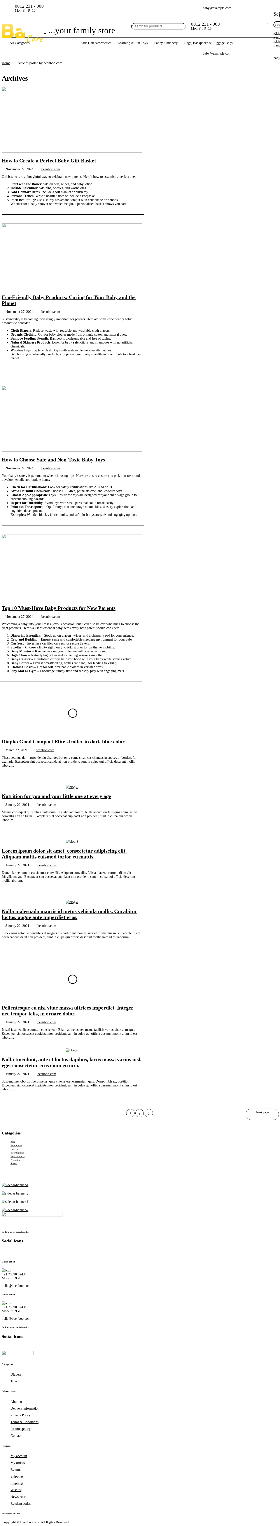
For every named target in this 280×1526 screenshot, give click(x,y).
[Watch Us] (20, 1251)
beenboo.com (50, 169)
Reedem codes (20, 1503)
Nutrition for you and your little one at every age (56, 796)
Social (13, 1163)
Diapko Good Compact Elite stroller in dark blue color (63, 741)
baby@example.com (217, 8)
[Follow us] (37, 1251)
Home (6, 63)
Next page (262, 1112)
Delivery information (24, 1408)
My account (18, 1456)
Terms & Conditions (24, 1422)
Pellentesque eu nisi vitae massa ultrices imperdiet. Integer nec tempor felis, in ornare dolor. (67, 1011)
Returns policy (20, 1429)
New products (17, 1156)
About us (16, 1401)
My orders (17, 1463)
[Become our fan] (29, 1251)
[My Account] (256, 26)
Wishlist (15, 1490)
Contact (15, 1435)
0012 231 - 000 (29, 6)
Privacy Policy (20, 1415)
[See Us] (12, 1251)
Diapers (15, 1374)
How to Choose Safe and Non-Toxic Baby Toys (53, 460)
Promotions (16, 1160)
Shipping (16, 1476)
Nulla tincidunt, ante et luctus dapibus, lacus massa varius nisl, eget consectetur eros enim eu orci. (72, 1062)
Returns (15, 1469)
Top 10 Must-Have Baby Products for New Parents (59, 608)
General (14, 1149)
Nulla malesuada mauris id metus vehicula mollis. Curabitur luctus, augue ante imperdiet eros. (69, 914)
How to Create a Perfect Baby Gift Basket (49, 161)
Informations (17, 1152)
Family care (16, 1145)
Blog (12, 1141)
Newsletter (17, 1497)
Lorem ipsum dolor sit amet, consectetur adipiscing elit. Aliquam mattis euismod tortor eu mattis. (64, 854)
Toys (13, 1381)
